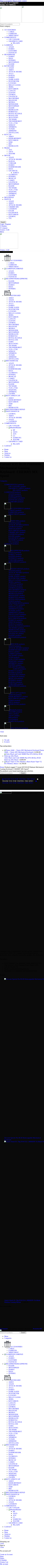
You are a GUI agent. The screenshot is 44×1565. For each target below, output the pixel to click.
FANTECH (13, 53)
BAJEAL (12, 75)
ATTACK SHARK (15, 72)
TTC (10, 218)
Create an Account (6, 1554)
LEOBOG (12, 94)
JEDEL (11, 87)
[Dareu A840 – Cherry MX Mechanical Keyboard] (22, 750)
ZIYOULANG (14, 133)
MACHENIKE (14, 98)
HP (14, 430)
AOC (10, 150)
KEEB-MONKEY (15, 138)
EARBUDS (13, 33)
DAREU (12, 49)
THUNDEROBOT (15, 121)
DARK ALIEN (14, 79)
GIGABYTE (13, 171)
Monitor (7, 148)
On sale (6, 740)
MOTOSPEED (14, 62)
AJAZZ (11, 47)
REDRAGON (13, 110)
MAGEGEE (13, 100)
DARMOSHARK (15, 167)
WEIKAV (12, 125)
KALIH (11, 211)
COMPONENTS (10, 37)
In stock (7, 742)
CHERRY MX (14, 207)
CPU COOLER (14, 39)
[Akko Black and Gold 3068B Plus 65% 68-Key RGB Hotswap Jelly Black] (24, 756)
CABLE (11, 32)
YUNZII (12, 129)
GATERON (13, 209)
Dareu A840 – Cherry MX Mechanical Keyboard (24, 751)
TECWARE (13, 119)
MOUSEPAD (9, 197)
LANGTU (12, 91)
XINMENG (13, 127)
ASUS (11, 152)
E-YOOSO (12, 83)
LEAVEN (12, 93)
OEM (10, 142)
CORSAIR (12, 163)
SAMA (11, 342)
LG (14, 436)
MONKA (12, 102)
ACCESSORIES (10, 30)
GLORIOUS (13, 174)
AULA (11, 73)
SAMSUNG (17, 438)
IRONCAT (12, 178)
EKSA (11, 58)
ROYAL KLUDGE (15, 113)
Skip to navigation (6, 1)
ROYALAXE (13, 115)
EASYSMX (13, 51)
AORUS (16, 173)
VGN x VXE (13, 123)
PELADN (16, 43)
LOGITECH (13, 96)
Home (2, 767)
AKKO (11, 70)
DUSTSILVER (14, 81)
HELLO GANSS (15, 85)
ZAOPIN (12, 195)
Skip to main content (20, 1)
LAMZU (12, 180)
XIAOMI (12, 153)
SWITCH (7, 199)
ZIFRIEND (12, 131)
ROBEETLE (13, 112)
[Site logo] (11, 22)
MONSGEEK (13, 104)
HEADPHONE (9, 54)
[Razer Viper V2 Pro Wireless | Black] (17, 762)
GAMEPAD (8, 45)
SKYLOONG (13, 117)
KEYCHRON (13, 89)
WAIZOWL (13, 192)
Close (2, 732)
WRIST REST (14, 35)
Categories (3, 481)
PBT (10, 144)
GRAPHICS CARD (16, 41)
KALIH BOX (13, 213)
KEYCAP (7, 134)
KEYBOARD (9, 66)
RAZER (11, 64)
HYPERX (12, 60)
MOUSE (7, 155)
